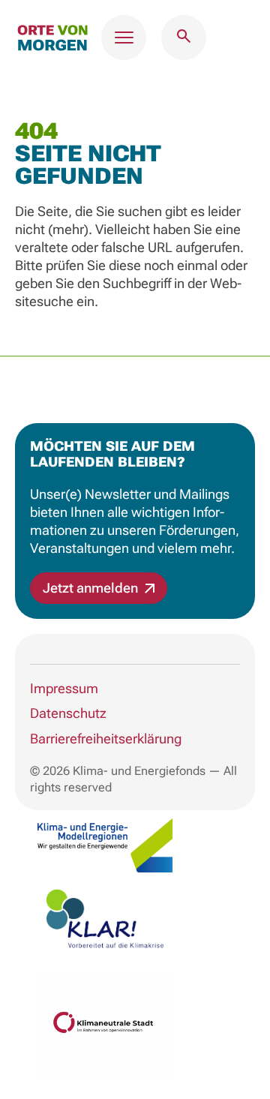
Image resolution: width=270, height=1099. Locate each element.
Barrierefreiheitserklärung (106, 738)
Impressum (64, 688)
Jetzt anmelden (92, 588)
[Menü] (123, 37)
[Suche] (183, 37)
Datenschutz (68, 713)
